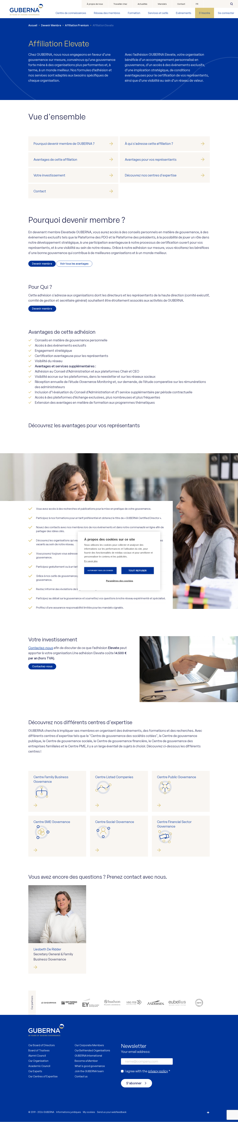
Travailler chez (120, 4)
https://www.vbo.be (134, 1002)
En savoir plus (91, 561)
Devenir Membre (51, 25)
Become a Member (86, 1060)
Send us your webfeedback (111, 1112)
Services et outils (158, 13)
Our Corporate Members (89, 1045)
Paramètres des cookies (119, 581)
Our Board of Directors (41, 1045)
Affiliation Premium (77, 25)
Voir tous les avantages (74, 263)
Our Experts (35, 1071)
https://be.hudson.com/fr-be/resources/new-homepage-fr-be (112, 1002)
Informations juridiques (68, 1112)
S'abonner (134, 1083)
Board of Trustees (39, 1050)
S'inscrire (204, 13)
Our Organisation (38, 1060)
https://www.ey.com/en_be (90, 1002)
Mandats (162, 4)
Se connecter (226, 13)
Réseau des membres (107, 13)
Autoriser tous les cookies (100, 570)
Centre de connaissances (71, 13)
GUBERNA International (88, 1055)
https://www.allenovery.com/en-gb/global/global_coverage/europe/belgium (47, 1002)
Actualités (142, 4)
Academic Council (39, 1066)
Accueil (32, 25)
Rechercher (231, 4)
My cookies (89, 1112)
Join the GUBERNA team (89, 1071)
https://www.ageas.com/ (199, 1002)
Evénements (183, 13)
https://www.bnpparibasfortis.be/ (69, 1002)
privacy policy (158, 1071)
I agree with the (147, 1071)
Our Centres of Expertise (43, 1076)
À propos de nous (95, 4)
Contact (181, 4)
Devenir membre (42, 263)
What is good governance (90, 1066)
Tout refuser (138, 570)
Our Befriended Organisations (92, 1050)
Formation (134, 13)
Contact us (81, 1076)
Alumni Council (37, 1055)
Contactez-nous (40, 648)
